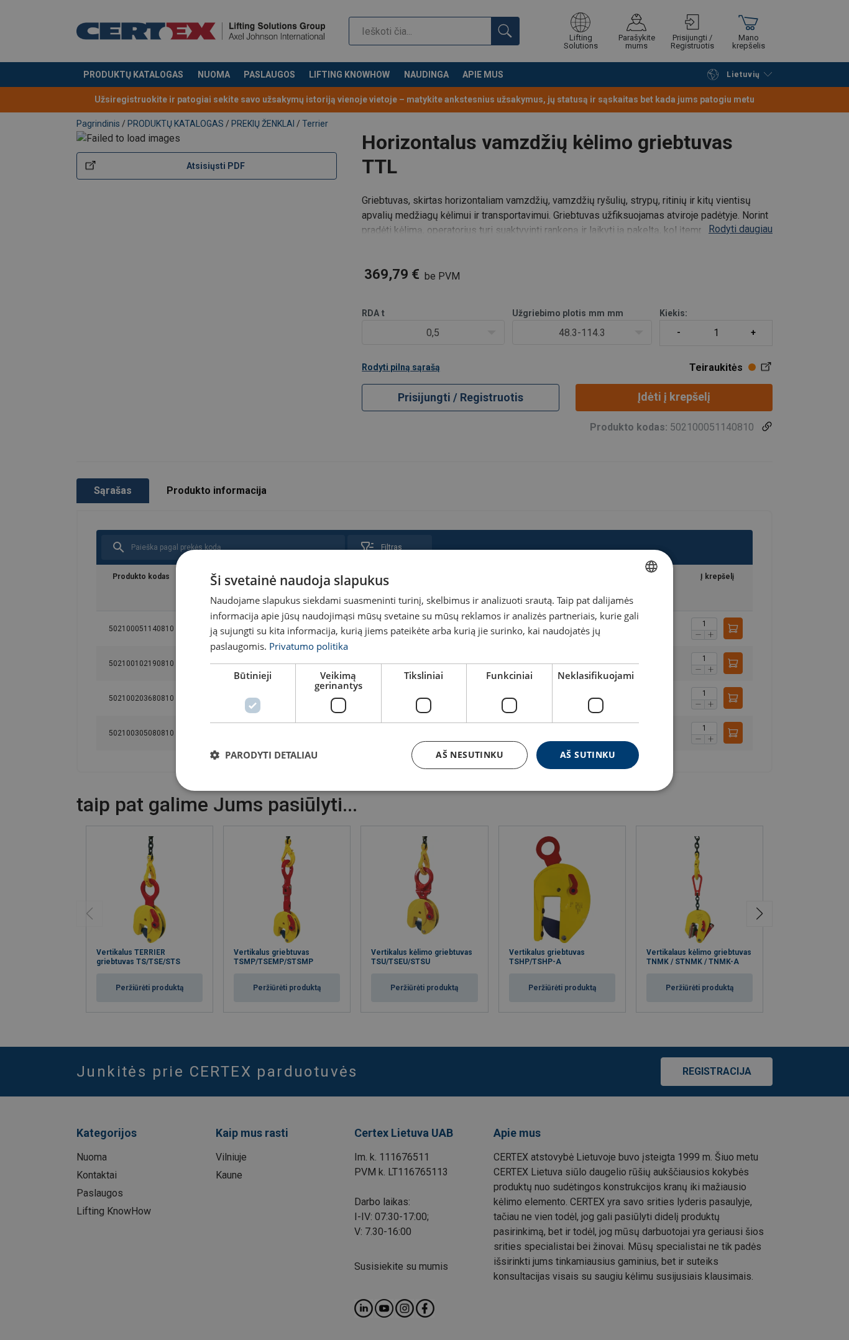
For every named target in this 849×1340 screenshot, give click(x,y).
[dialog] (424, 669)
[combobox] (651, 566)
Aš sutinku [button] (587, 754)
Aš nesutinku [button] (469, 754)
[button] (264, 755)
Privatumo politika (308, 646)
